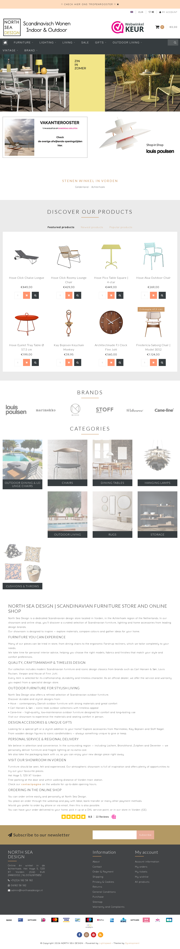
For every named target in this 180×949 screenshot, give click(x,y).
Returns (97, 886)
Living (68, 42)
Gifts (99, 42)
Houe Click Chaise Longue (26, 277)
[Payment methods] (9, 920)
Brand (29, 50)
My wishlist (142, 876)
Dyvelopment (132, 943)
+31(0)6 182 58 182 (22, 880)
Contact (97, 866)
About (96, 861)
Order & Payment (103, 871)
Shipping (98, 876)
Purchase (98, 896)
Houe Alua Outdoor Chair (153, 277)
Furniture (22, 42)
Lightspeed (105, 943)
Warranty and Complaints (108, 906)
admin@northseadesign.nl (27, 890)
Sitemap (97, 901)
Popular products (121, 227)
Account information (147, 861)
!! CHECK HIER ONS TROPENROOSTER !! (88, 4)
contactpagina (31, 784)
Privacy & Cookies (103, 881)
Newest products (92, 227)
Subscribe (145, 834)
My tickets (141, 871)
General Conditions (104, 891)
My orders (141, 866)
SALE (85, 42)
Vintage (9, 50)
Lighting (47, 42)
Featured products (61, 227)
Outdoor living (126, 42)
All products (142, 881)
